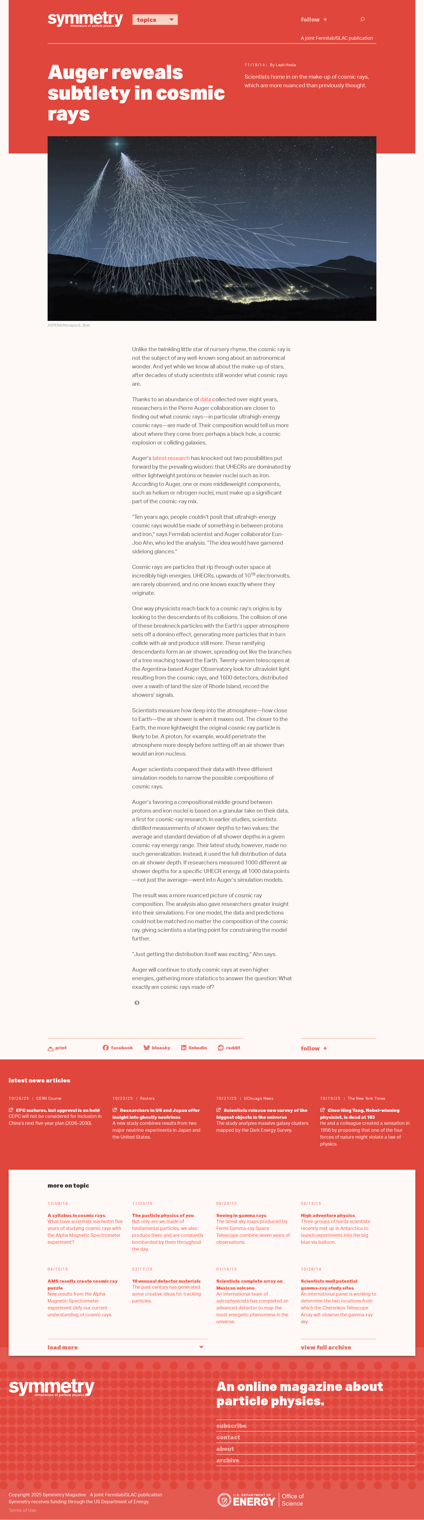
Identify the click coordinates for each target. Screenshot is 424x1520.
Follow (310, 19)
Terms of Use (22, 1511)
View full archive (326, 1347)
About (225, 1448)
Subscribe (231, 1425)
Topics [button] (146, 19)
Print (61, 1047)
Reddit (232, 1047)
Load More (63, 1347)
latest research (171, 459)
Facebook (121, 1047)
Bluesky (160, 1047)
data (205, 400)
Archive (227, 1460)
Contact (228, 1437)
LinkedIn (197, 1047)
